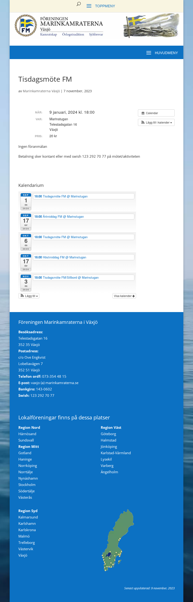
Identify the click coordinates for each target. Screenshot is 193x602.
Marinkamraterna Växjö (41, 91)
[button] (156, 122)
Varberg (107, 465)
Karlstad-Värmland (116, 452)
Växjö (22, 555)
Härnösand (27, 433)
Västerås (25, 497)
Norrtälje (25, 472)
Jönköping (109, 446)
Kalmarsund (28, 517)
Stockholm (27, 484)
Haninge (25, 459)
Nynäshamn (28, 478)
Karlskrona (27, 529)
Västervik (25, 548)
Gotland (24, 452)
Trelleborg (26, 542)
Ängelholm (109, 472)
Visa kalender (123, 296)
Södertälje (26, 491)
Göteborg (108, 433)
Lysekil (106, 459)
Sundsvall (26, 440)
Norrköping (27, 465)
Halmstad (108, 440)
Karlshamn (27, 523)
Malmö (24, 536)
